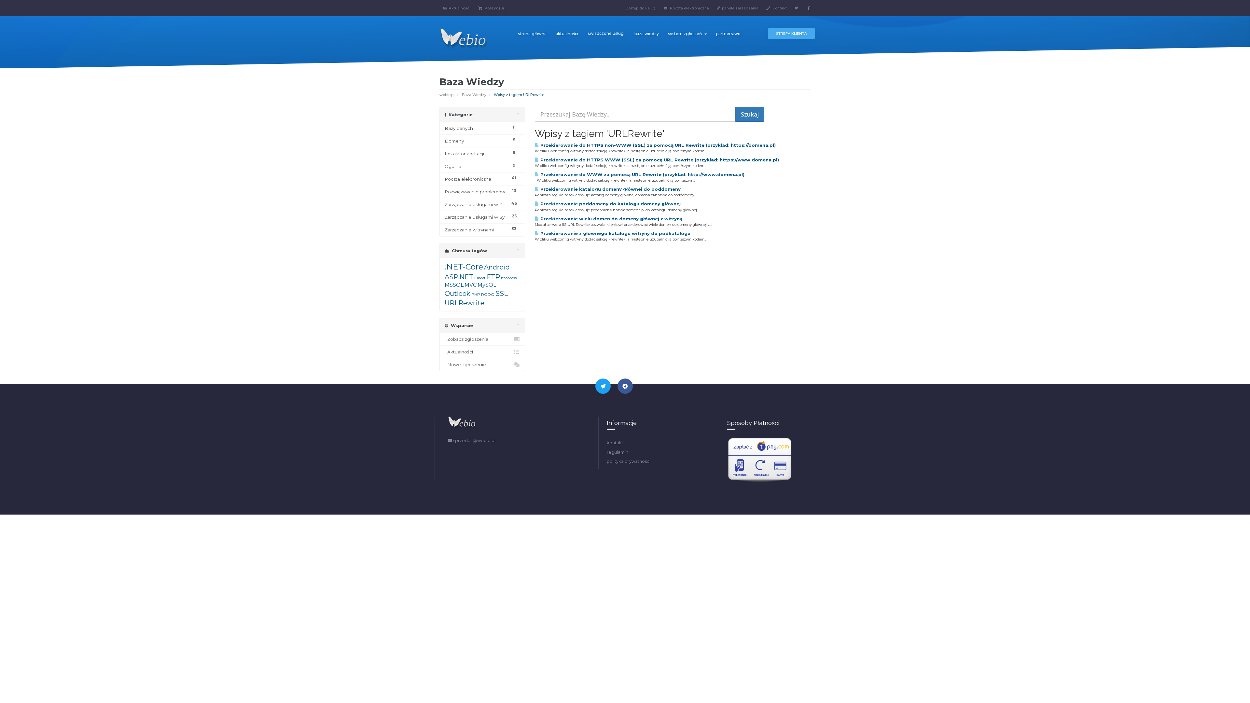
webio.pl (446, 94)
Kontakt (779, 8)
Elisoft (480, 277)
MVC (471, 285)
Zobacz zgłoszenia (466, 339)
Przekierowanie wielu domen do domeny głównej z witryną (610, 218)
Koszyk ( (494, 8)
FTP (493, 277)
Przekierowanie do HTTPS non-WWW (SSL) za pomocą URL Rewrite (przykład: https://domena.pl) (657, 145)
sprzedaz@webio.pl (473, 440)
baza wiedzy (646, 33)
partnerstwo (728, 33)
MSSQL (454, 285)
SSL (501, 293)
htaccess (509, 277)
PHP (475, 294)
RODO (487, 294)
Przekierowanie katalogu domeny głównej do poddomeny (610, 189)
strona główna (532, 33)
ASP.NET (459, 277)
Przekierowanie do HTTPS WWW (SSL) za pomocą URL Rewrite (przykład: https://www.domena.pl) (659, 159)
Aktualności (459, 8)
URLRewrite (464, 303)
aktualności (567, 33)
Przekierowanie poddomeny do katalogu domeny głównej (610, 203)
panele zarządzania (740, 8)
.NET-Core (464, 266)
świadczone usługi (606, 33)
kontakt (615, 442)
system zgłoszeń (686, 33)
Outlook (457, 293)
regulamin (617, 452)
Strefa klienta (791, 33)
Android (497, 267)
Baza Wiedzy (474, 94)
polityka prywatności (628, 461)
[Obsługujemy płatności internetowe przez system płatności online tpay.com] (759, 459)
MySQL (487, 285)
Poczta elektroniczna (689, 8)
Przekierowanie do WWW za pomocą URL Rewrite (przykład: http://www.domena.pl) (641, 174)
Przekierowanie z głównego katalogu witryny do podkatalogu (614, 233)
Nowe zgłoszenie (465, 364)
